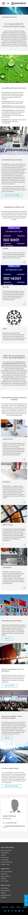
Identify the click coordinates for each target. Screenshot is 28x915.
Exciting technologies (11, 786)
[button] (8, 3)
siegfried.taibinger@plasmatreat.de (15, 827)
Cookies (25, 907)
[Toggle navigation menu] (3, 3)
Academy (7, 737)
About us (7, 638)
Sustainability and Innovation (9, 17)
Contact (18, 907)
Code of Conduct (9, 685)
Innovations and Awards (12, 195)
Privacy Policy (4, 907)
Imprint (12, 907)
